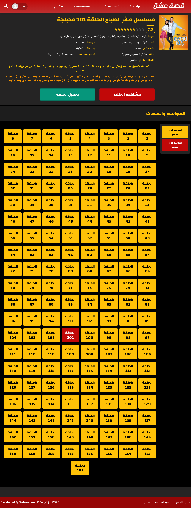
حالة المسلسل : (146, 60)
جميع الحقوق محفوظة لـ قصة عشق (167, 502)
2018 (137, 48)
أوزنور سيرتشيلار (116, 36)
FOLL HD (80, 42)
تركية (79, 48)
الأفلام (58, 6)
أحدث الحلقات (110, 6)
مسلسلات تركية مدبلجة (61, 54)
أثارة (145, 42)
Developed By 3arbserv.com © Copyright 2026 (30, 502)
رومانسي (127, 42)
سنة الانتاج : (148, 48)
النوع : (151, 42)
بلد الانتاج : (89, 48)
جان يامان (83, 36)
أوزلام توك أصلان (137, 36)
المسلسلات (82, 6)
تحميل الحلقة (67, 94)
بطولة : (151, 36)
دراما (137, 42)
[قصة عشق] (168, 5)
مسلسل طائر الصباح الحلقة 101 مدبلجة (106, 19)
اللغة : (151, 54)
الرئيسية (135, 6)
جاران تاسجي (98, 36)
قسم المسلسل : (85, 54)
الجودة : (90, 42)
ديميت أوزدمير (68, 36)
